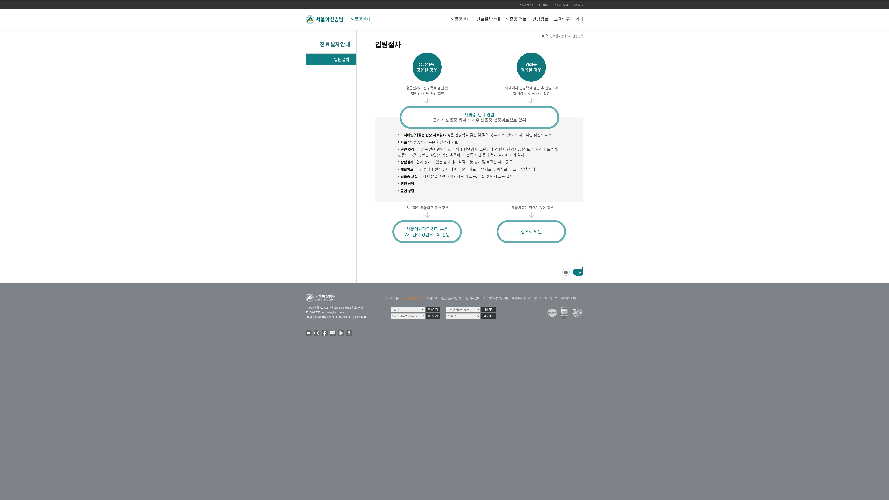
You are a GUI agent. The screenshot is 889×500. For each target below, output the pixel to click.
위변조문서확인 (521, 298)
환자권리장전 (392, 298)
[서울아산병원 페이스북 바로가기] (325, 333)
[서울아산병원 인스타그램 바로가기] (317, 333)
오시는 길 (578, 5)
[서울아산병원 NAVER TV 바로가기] (341, 333)
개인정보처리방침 (413, 298)
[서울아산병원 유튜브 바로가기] (309, 333)
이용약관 (432, 298)
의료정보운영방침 (451, 298)
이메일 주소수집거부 (545, 298)
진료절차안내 (488, 19)
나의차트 (543, 5)
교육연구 (562, 19)
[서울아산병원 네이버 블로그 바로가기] (333, 333)
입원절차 (577, 35)
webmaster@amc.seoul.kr (333, 312)
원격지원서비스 (569, 298)
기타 (579, 19)
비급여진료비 (472, 298)
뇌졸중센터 (361, 19)
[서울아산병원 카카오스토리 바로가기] (349, 333)
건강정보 (540, 19)
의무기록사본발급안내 (496, 298)
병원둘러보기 (561, 5)
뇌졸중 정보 (516, 19)
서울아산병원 (527, 5)
